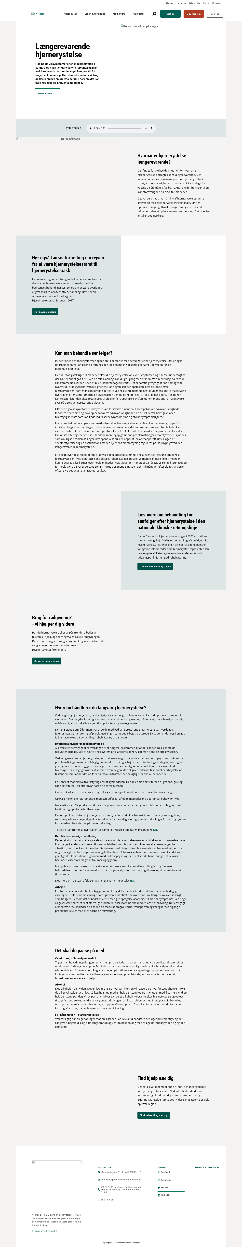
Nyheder (170, 3)
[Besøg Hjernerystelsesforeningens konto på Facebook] (159, 1172)
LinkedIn (165, 1195)
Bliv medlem (194, 13)
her (155, 829)
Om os (206, 3)
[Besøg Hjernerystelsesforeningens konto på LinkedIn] (159, 1195)
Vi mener (182, 3)
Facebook (165, 1172)
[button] (154, 14)
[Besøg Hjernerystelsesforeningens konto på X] (159, 1187)
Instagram (166, 1180)
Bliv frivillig (194, 3)
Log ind (215, 13)
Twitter (164, 1187)
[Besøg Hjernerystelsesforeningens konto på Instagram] (159, 1180)
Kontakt (216, 3)
